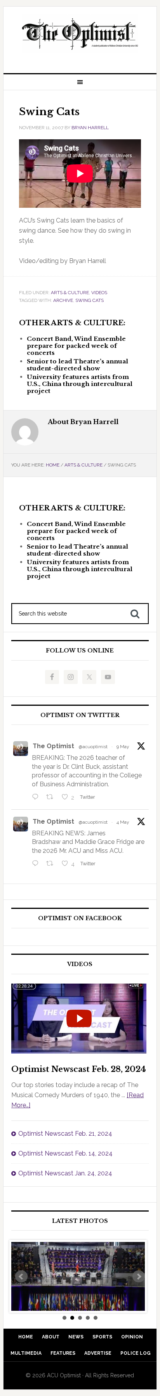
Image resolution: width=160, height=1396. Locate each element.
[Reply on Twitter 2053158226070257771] (37, 797)
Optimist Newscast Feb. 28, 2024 (78, 1069)
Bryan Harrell (90, 127)
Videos (99, 292)
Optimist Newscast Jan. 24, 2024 (65, 1173)
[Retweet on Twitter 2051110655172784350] (52, 864)
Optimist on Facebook (80, 918)
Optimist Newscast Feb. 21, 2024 (65, 1133)
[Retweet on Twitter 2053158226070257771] (52, 797)
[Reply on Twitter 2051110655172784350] (37, 864)
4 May (123, 822)
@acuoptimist (93, 746)
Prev (21, 1276)
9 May (123, 746)
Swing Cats (89, 300)
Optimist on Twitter (80, 715)
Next (138, 1276)
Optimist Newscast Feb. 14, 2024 (65, 1153)
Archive (63, 300)
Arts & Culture (70, 292)
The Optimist (53, 746)
